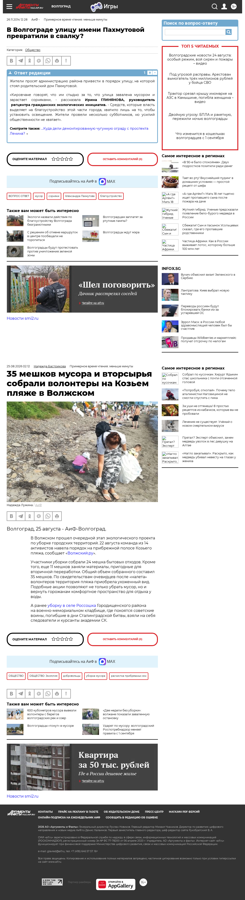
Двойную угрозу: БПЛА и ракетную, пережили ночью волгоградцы (200, 117)
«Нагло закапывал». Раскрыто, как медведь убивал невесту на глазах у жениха (209, 457)
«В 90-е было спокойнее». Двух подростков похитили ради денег (207, 164)
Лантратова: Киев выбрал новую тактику (205, 292)
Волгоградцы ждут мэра (121, 232)
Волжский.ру (80, 553)
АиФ (38, 505)
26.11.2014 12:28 (17, 19)
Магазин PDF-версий (184, 811)
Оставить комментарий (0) (122, 159)
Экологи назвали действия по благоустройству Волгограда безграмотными (49, 220)
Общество (32, 50)
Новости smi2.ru (23, 318)
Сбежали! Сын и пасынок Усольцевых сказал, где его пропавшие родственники (210, 229)
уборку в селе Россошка (72, 605)
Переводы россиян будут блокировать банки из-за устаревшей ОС (200, 310)
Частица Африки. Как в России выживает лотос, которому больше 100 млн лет (208, 245)
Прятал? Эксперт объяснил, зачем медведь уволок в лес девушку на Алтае (207, 441)
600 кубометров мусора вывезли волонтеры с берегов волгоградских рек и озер (51, 714)
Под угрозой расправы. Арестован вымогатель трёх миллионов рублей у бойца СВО (200, 79)
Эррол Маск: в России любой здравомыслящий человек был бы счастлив (206, 325)
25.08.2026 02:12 (18, 366)
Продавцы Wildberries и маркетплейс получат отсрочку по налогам (208, 339)
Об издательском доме (121, 811)
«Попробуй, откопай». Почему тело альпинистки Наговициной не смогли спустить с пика (208, 394)
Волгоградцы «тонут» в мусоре (50, 725)
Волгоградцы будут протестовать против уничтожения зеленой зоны (52, 251)
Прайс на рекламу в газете (78, 811)
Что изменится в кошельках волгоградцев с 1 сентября (200, 136)
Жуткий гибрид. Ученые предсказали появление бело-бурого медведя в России (210, 213)
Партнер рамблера (79, 882)
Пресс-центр (154, 811)
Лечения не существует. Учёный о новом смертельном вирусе (207, 423)
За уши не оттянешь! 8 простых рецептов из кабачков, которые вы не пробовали (210, 409)
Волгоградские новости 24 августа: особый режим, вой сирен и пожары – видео (200, 59)
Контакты (45, 811)
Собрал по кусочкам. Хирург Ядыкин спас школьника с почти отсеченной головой (210, 378)
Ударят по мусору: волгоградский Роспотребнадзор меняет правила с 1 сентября (128, 729)
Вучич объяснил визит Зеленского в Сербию (208, 276)
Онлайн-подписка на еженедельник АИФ (69, 817)
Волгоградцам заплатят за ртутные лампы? (123, 219)
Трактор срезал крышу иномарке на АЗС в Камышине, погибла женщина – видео (200, 98)
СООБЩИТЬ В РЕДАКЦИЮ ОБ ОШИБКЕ (132, 817)
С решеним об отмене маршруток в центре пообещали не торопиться (52, 236)
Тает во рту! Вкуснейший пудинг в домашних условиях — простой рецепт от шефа (207, 181)
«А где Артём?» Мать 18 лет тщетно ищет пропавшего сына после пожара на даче (208, 197)
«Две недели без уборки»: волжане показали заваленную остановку (126, 714)
